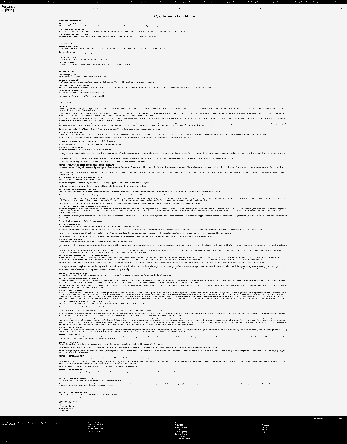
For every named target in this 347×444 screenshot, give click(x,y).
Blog (263, 432)
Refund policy (180, 436)
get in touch (99, 96)
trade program (96, 36)
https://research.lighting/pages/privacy (157, 275)
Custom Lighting (181, 432)
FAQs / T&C (179, 425)
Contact (178, 429)
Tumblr (264, 429)
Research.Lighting (11, 441)
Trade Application (181, 427)
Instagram (265, 423)
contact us (84, 54)
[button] (342, 8)
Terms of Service (181, 434)
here (120, 36)
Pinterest (265, 427)
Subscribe (340, 419)
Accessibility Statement (183, 438)
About (177, 423)
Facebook (265, 425)
